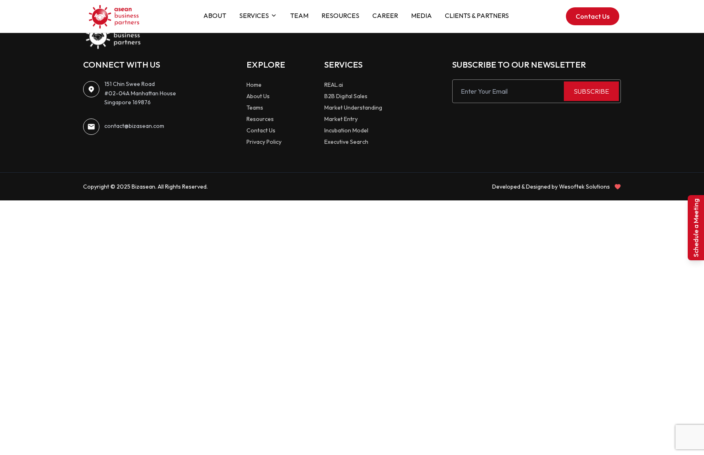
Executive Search (346, 141)
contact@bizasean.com (134, 126)
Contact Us (592, 16)
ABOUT (214, 15)
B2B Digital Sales (345, 96)
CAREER (385, 15)
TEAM (299, 15)
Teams (254, 107)
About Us (258, 96)
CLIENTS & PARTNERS (477, 15)
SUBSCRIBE (591, 91)
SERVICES (254, 15)
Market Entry (341, 119)
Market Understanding (353, 107)
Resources (260, 119)
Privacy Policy (264, 141)
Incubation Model (346, 130)
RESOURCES (340, 15)
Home (254, 84)
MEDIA (421, 15)
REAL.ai (333, 84)
